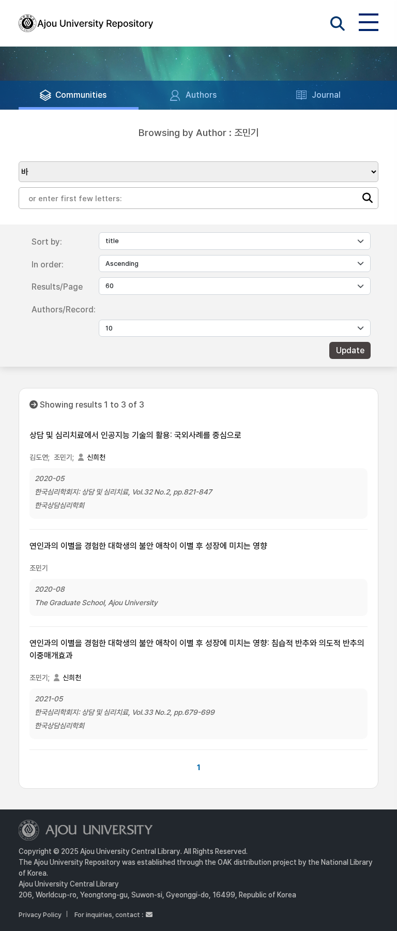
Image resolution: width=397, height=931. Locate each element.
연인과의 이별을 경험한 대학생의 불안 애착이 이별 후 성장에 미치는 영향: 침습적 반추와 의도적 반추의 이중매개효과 (196, 649)
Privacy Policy (40, 915)
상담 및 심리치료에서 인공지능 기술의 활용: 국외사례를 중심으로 (135, 435)
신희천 (96, 457)
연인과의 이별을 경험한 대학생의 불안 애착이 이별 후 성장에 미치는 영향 (148, 546)
